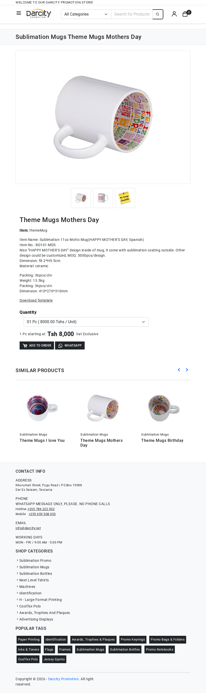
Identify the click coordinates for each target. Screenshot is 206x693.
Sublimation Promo (35, 561)
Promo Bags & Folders (168, 639)
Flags (49, 649)
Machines (27, 587)
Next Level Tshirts (34, 580)
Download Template (36, 300)
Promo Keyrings (133, 639)
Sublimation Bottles (35, 574)
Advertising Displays (36, 619)
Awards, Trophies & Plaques (93, 639)
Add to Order (40, 345)
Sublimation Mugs (34, 567)
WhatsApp (73, 345)
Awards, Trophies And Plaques (44, 613)
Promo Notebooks (160, 649)
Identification (30, 593)
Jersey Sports (54, 659)
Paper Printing (29, 639)
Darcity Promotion (63, 679)
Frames (65, 649)
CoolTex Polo (30, 606)
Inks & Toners (28, 649)
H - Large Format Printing (40, 600)
